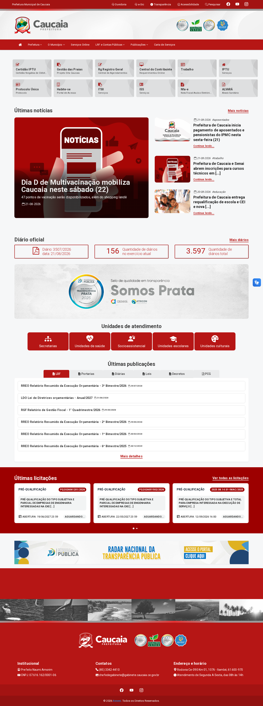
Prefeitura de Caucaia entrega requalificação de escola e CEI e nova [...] (219, 202)
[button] (133, 528)
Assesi (117, 700)
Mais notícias (238, 111)
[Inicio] (20, 44)
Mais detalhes (131, 456)
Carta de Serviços (164, 44)
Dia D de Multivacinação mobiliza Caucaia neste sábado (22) (75, 186)
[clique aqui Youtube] (131, 690)
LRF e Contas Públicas (109, 44)
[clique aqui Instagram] (141, 690)
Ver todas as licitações (230, 478)
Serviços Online (80, 44)
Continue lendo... (204, 146)
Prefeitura (34, 44)
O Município (55, 44)
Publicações (138, 44)
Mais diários (239, 240)
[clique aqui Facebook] (121, 690)
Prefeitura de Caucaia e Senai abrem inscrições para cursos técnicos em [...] (218, 168)
